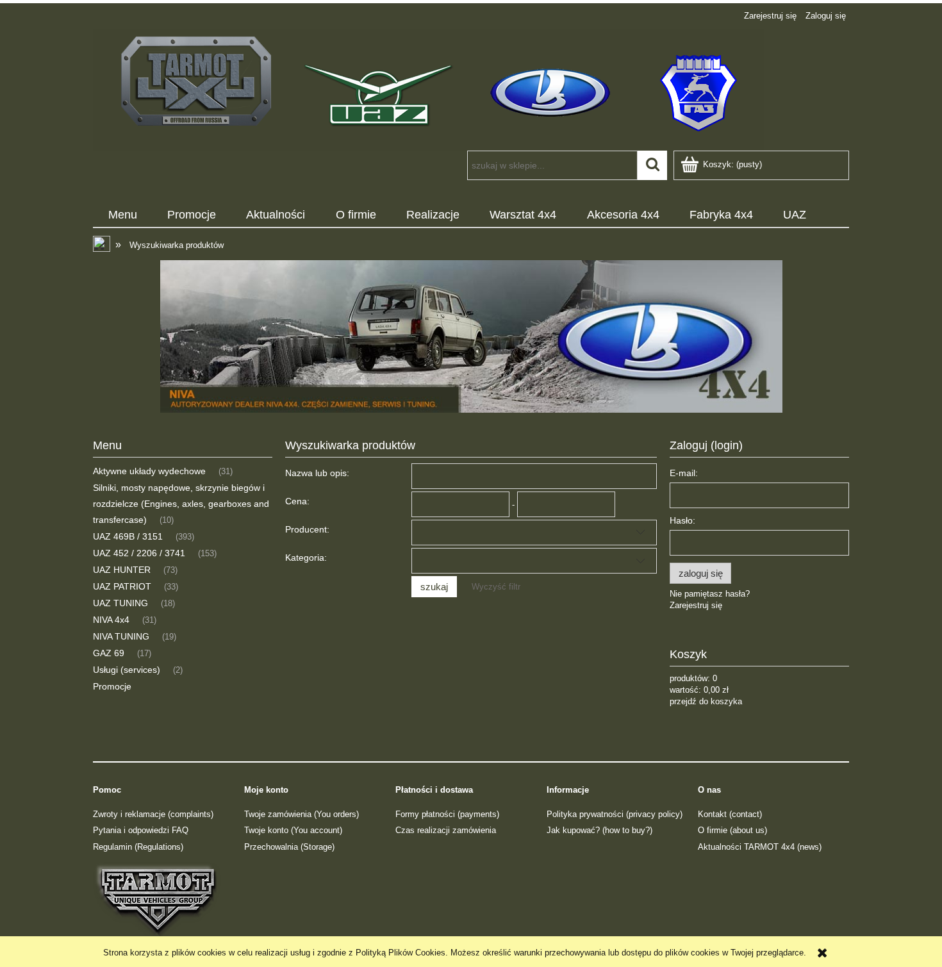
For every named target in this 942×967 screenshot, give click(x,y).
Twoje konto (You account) (293, 830)
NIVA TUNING (121, 636)
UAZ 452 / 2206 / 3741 (139, 553)
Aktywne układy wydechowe (149, 471)
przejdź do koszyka (706, 701)
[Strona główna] (428, 88)
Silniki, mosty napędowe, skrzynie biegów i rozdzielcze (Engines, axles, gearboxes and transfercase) (181, 504)
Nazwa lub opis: (317, 473)
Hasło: (682, 520)
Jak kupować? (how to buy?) (599, 830)
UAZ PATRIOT (122, 586)
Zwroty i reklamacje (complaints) (153, 814)
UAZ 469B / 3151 (128, 536)
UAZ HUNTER (122, 570)
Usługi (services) (126, 670)
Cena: (297, 501)
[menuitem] (122, 215)
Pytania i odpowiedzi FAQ (140, 830)
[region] (471, 336)
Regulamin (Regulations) (138, 847)
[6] (471, 336)
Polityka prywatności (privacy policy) (614, 814)
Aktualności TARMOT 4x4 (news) (760, 847)
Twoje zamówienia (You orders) (301, 814)
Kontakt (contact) (730, 814)
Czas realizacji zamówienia (445, 830)
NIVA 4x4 (111, 620)
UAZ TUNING (120, 603)
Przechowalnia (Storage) (289, 847)
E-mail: (684, 473)
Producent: (307, 529)
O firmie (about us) (732, 830)
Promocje (112, 686)
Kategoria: (306, 557)
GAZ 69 (108, 653)
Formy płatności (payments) (447, 814)
